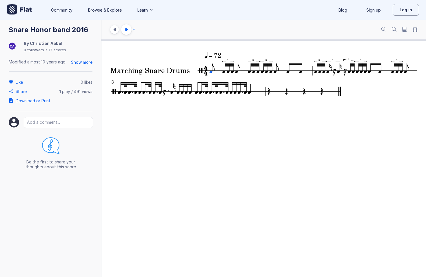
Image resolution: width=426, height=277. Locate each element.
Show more (81, 62)
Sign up (373, 10)
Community (61, 10)
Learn (142, 10)
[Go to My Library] (19, 9)
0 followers (34, 50)
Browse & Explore (105, 10)
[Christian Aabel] (12, 46)
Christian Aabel (46, 43)
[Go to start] (114, 29)
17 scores (57, 50)
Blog (342, 10)
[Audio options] (134, 29)
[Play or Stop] (126, 29)
